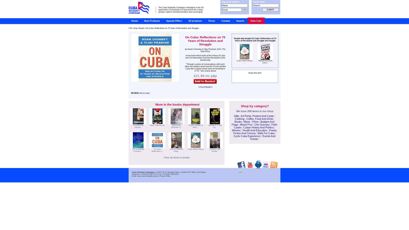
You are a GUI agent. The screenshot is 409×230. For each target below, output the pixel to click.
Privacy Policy (165, 176)
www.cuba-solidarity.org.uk (147, 176)
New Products (152, 21)
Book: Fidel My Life (157, 125)
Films (255, 121)
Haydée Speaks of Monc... (196, 126)
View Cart (255, 21)
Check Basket (205, 87)
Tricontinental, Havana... (138, 126)
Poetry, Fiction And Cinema (255, 132)
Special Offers (174, 21)
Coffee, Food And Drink (259, 119)
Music (247, 121)
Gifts (236, 116)
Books (238, 121)
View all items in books (177, 157)
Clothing (239, 119)
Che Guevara (262, 124)
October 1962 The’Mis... (215, 150)
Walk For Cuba (266, 133)
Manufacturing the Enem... (265, 62)
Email (134, 176)
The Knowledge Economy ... (138, 150)
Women (236, 130)
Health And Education (255, 130)
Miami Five (246, 124)
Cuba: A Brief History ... (245, 62)
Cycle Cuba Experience (247, 136)
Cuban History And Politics (258, 127)
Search (240, 21)
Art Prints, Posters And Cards (257, 116)
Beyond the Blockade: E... (176, 126)
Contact (225, 21)
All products (195, 21)
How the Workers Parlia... (176, 150)
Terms (211, 21)
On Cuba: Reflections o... (157, 150)
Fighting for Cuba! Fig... (215, 126)
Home (134, 21)
